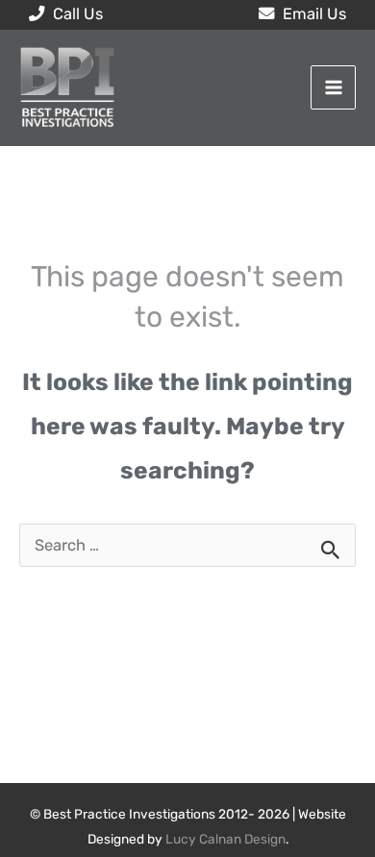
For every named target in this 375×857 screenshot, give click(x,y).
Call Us (76, 14)
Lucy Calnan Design (225, 838)
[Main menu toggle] (333, 87)
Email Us (312, 14)
